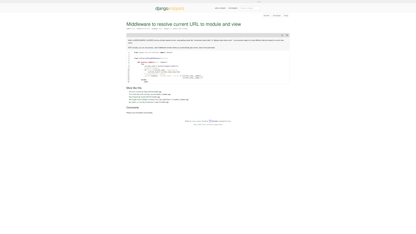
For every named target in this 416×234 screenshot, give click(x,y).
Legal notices (218, 124)
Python (160, 28)
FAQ (199, 124)
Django (229, 121)
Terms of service (207, 124)
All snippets (232, 8)
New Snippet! (133, 97)
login (133, 112)
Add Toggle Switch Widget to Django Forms (144, 99)
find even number (135, 91)
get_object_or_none (136, 102)
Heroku (213, 121)
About (195, 124)
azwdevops (149, 102)
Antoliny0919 (145, 97)
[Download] (282, 35)
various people (196, 121)
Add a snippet (220, 8)
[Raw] (287, 35)
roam (152, 94)
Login (259, 1)
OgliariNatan (166, 99)
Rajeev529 (147, 91)
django (169, 8)
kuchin (133, 28)
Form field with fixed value (138, 94)
